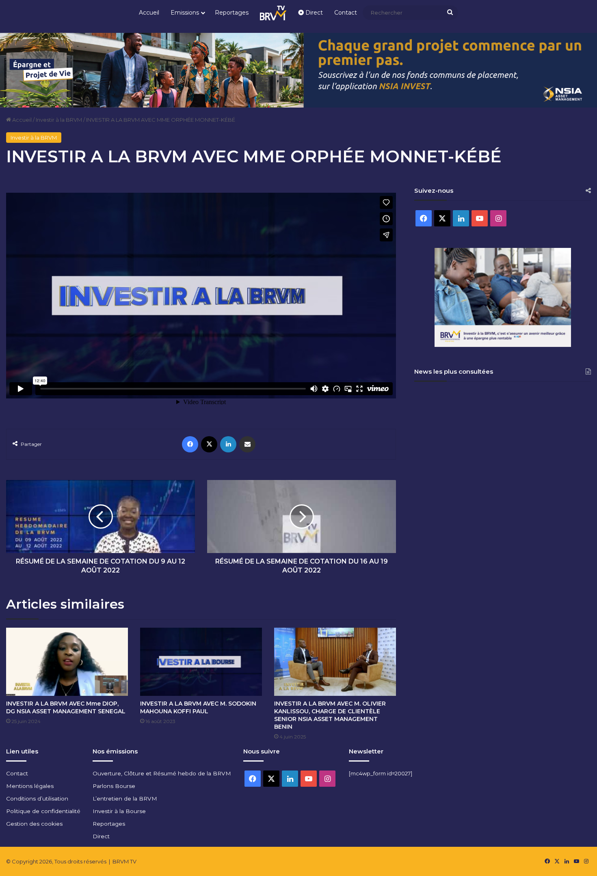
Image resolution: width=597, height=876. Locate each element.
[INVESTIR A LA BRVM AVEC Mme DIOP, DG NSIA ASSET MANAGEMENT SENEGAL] (67, 662)
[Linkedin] (228, 444)
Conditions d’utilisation (37, 798)
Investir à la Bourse (119, 811)
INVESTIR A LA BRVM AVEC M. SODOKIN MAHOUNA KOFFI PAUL (198, 707)
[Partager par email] (247, 444)
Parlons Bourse (114, 786)
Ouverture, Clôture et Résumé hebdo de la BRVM (162, 773)
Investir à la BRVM (59, 119)
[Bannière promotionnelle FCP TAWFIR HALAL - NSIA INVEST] (298, 69)
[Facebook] (190, 444)
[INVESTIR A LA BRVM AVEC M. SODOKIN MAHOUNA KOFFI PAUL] (201, 662)
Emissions (185, 12)
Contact (345, 12)
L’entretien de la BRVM (125, 798)
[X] (209, 444)
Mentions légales (30, 786)
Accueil (149, 12)
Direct (313, 12)
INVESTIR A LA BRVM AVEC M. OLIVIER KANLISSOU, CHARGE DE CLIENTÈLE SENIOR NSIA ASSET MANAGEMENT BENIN (330, 715)
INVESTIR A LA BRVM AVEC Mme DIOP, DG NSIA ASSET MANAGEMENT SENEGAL (65, 707)
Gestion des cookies (34, 823)
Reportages (232, 12)
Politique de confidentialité (43, 811)
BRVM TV (124, 861)
